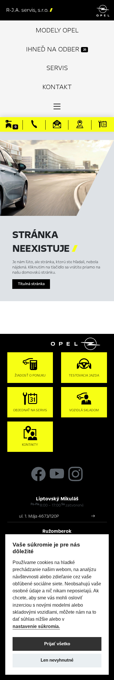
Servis (57, 67)
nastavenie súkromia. (36, 626)
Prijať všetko (57, 643)
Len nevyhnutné (57, 660)
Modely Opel (57, 30)
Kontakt (57, 86)
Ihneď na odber (56, 49)
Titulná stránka (31, 284)
